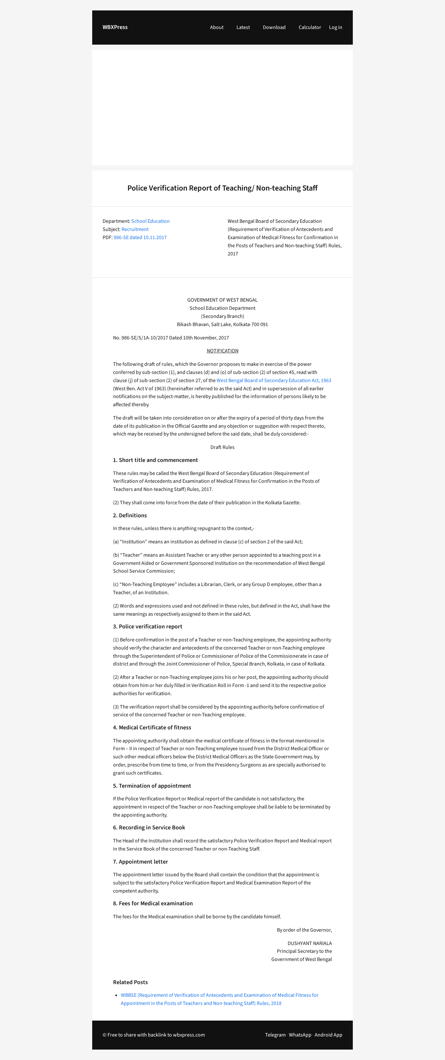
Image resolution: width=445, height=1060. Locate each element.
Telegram (275, 1035)
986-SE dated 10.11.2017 (140, 237)
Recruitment (135, 229)
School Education (150, 221)
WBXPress (115, 27)
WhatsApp (300, 1035)
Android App (328, 1035)
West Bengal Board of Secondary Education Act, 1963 (274, 380)
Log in (335, 27)
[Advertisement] (222, 111)
